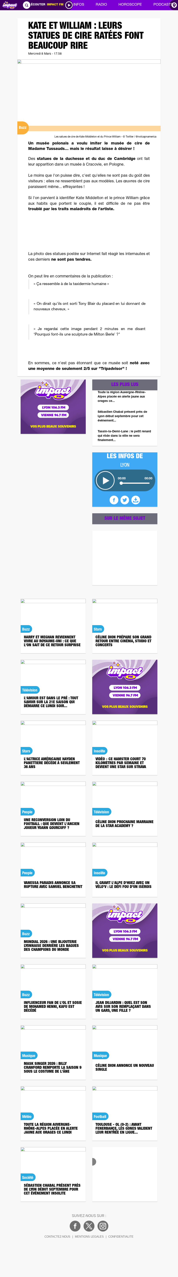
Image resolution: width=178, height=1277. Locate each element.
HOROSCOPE (130, 5)
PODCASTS (163, 5)
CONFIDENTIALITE (121, 1236)
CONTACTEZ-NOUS (57, 1236)
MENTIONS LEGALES (89, 1236)
